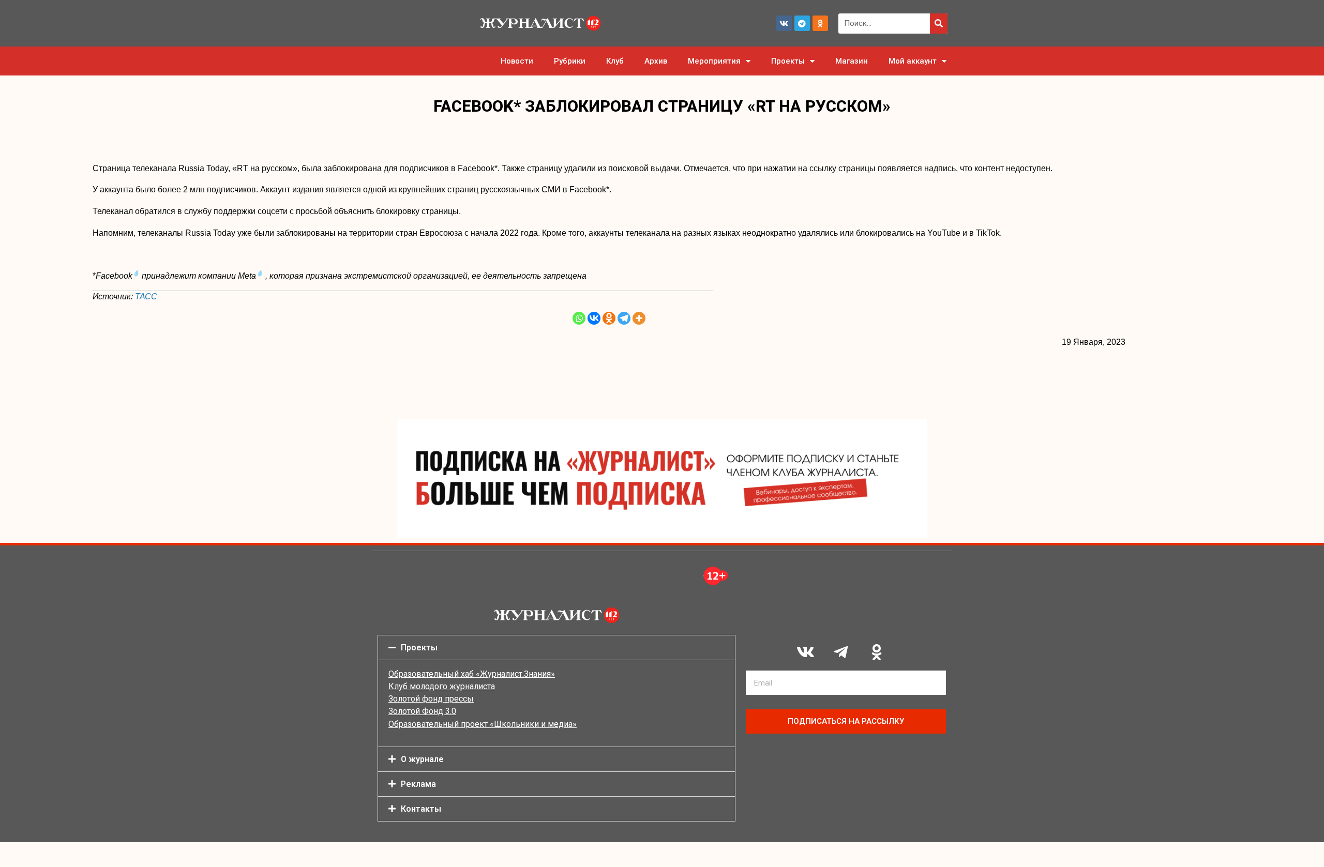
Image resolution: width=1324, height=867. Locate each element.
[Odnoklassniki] (820, 23)
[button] (556, 647)
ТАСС (146, 296)
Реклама (418, 784)
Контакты (421, 809)
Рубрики (569, 61)
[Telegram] (802, 23)
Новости (517, 61)
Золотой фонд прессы (431, 699)
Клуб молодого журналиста (441, 686)
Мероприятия (714, 61)
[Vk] (784, 23)
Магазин (851, 61)
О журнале (422, 759)
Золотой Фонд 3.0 (422, 711)
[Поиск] (938, 23)
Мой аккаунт (913, 61)
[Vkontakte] (594, 318)
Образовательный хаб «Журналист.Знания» (471, 674)
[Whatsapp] (579, 318)
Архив (655, 61)
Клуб (615, 61)
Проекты (788, 61)
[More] (639, 318)
